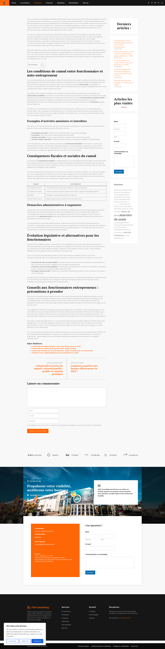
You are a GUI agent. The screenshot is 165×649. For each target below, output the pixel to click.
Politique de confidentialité (121, 646)
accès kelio (127, 206)
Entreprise (37, 3)
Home (14, 3)
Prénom (117, 129)
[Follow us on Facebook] (148, 3)
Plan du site (134, 646)
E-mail (117, 141)
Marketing (60, 3)
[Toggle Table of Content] (41, 65)
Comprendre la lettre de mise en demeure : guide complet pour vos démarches (62, 351)
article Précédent (55, 363)
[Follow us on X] (152, 3)
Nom (115, 137)
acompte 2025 (124, 199)
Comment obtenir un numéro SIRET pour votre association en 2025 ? (123, 63)
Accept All (37, 641)
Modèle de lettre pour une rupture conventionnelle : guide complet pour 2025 (123, 54)
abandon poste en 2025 (123, 209)
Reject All (25, 641)
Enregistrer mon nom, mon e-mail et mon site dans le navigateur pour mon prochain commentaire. (65, 425)
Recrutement (73, 3)
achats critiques (120, 202)
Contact (91, 618)
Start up (85, 3)
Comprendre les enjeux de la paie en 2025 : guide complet (53, 348)
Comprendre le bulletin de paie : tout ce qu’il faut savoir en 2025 (56, 346)
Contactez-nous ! (125, 618)
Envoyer (118, 172)
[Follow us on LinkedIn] (155, 3)
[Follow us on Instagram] (158, 3)
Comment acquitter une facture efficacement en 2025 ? (84, 368)
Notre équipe (93, 615)
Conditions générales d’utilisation (101, 646)
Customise (12, 641)
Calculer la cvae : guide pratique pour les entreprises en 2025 (54, 353)
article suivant (77, 363)
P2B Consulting (40, 607)
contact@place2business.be (44, 544)
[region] (25, 634)
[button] (162, 3)
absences (118, 190)
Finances (49, 3)
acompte (117, 212)
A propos (92, 611)
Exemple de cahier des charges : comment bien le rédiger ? (124, 82)
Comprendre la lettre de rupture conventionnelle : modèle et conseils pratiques (48, 370)
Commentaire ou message (121, 152)
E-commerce (25, 3)
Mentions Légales (83, 646)
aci (123, 238)
